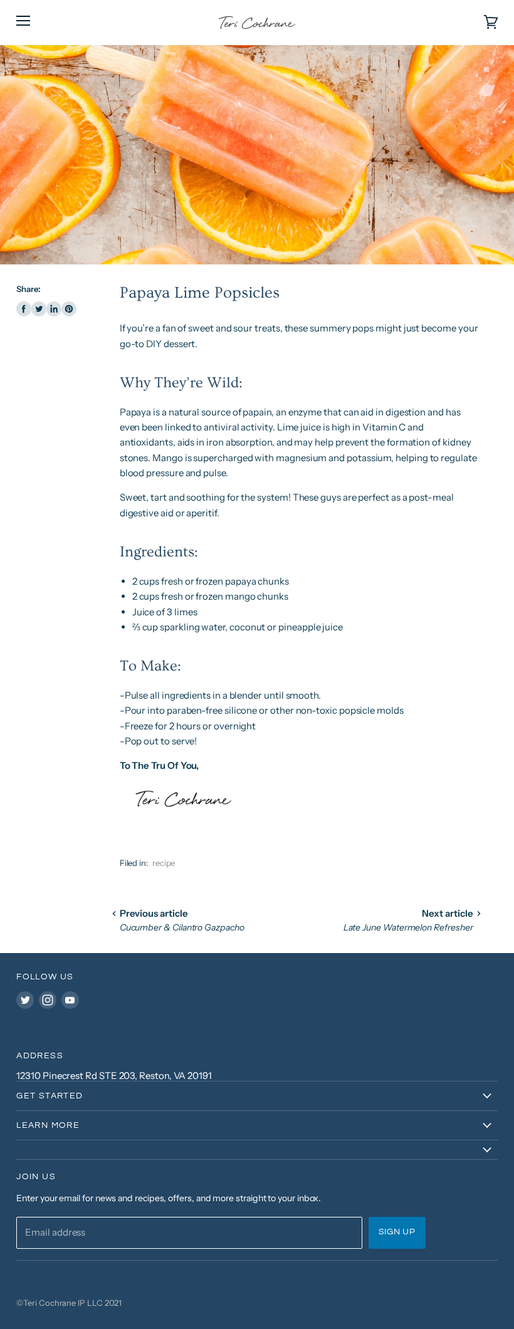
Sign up (397, 1231)
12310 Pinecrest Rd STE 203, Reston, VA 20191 (114, 1075)
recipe (164, 863)
